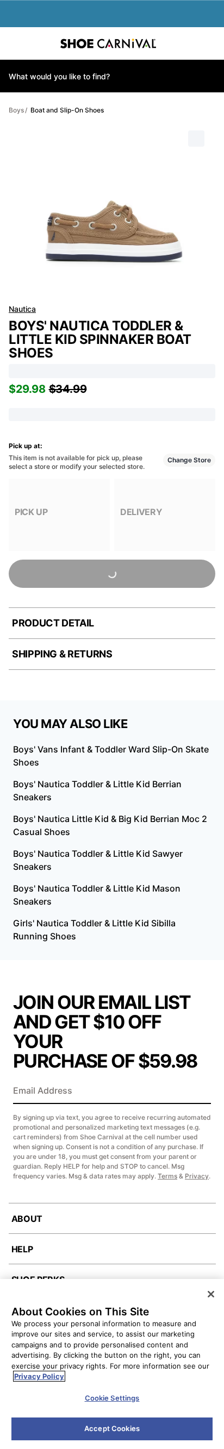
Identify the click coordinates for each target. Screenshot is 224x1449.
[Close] (211, 1294)
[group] (59, 515)
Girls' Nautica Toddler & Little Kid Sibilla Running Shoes (94, 930)
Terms (167, 1176)
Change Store (189, 460)
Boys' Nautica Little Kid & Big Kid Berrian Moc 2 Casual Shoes (110, 825)
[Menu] (16, 43)
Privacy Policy (39, 1376)
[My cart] (210, 43)
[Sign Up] (199, 1091)
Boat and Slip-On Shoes (67, 110)
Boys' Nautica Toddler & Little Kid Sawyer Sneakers (98, 860)
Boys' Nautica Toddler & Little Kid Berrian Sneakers (97, 790)
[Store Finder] (42, 43)
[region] (112, 1364)
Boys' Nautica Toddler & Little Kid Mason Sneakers (97, 895)
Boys (16, 110)
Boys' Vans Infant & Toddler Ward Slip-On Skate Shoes (111, 756)
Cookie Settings (112, 1398)
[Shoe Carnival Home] (108, 43)
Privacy (197, 1176)
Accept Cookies (112, 1428)
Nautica (22, 308)
